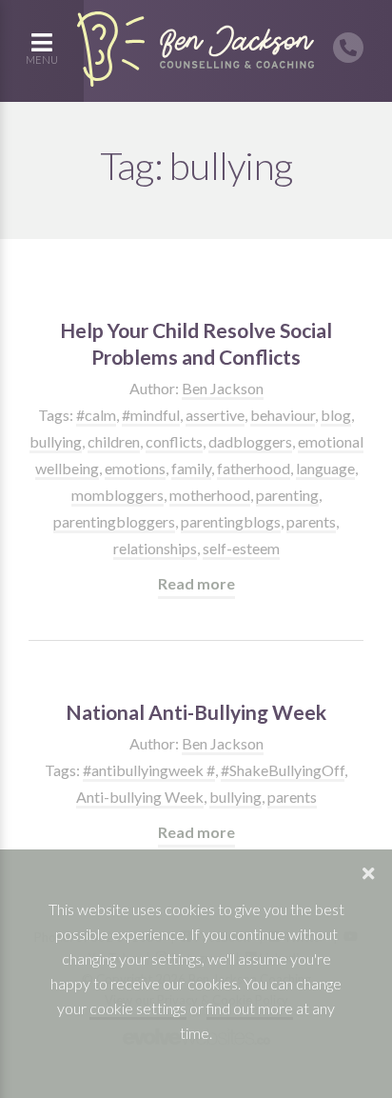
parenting (287, 495)
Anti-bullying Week (140, 797)
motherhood (209, 495)
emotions (135, 468)
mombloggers (117, 495)
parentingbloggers (114, 521)
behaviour (282, 415)
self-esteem (241, 548)
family (191, 468)
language (325, 468)
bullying (55, 441)
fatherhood (253, 468)
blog (336, 415)
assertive (215, 415)
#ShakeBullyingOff (282, 770)
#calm (96, 415)
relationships (155, 548)
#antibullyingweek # (149, 770)
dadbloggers (250, 441)
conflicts (174, 441)
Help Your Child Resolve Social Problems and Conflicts (196, 343)
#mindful (151, 415)
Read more (196, 583)
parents (311, 521)
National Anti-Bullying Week (196, 712)
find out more (249, 1008)
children (114, 441)
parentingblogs (231, 521)
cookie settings (137, 1008)
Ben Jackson (223, 388)
